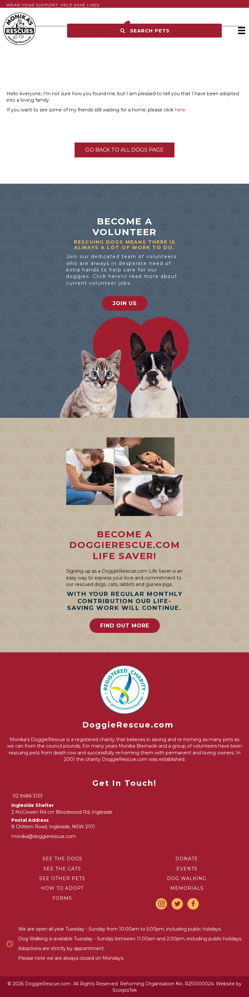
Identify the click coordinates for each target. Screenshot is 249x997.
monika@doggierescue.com (43, 836)
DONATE (186, 859)
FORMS (62, 898)
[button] (144, 31)
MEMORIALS (187, 888)
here (180, 110)
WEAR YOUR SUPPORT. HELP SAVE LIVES (52, 5)
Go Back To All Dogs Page (124, 150)
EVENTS (186, 869)
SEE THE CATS (62, 869)
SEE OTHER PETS (62, 878)
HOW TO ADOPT (62, 888)
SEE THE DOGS (62, 859)
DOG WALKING (187, 878)
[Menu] (241, 30)
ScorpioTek (125, 990)
